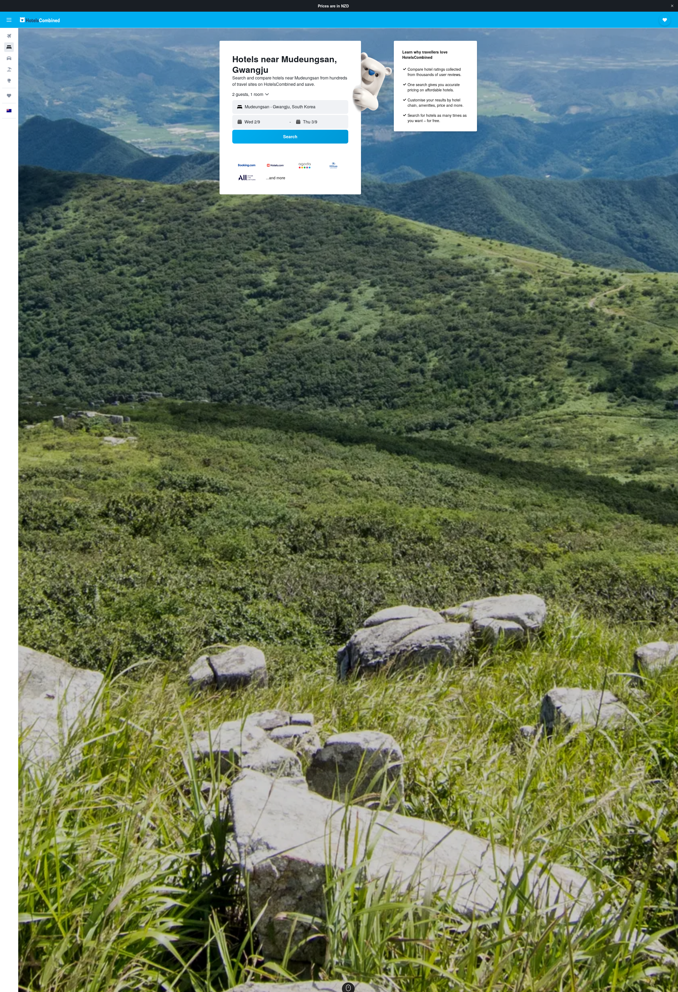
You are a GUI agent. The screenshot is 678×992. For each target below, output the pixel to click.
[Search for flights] (9, 36)
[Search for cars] (9, 58)
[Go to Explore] (9, 80)
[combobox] (251, 94)
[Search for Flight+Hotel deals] (9, 69)
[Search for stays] (9, 47)
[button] (672, 6)
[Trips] (9, 95)
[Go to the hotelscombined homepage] (39, 19)
